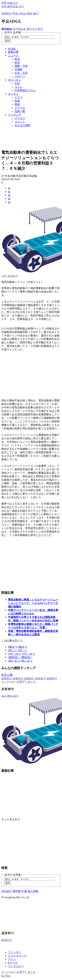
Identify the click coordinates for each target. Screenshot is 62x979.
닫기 (40, 28)
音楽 (17, 100)
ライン (12, 959)
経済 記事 (7, 674)
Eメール (13, 962)
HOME (12, 48)
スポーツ (20, 76)
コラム (18, 86)
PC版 (24, 891)
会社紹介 (6, 891)
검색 (7, 40)
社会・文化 (21, 72)
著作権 (17, 891)
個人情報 (33, 891)
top (3, 975)
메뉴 (8, 975)
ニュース (13, 55)
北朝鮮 (18, 69)
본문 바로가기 (9, 2)
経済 (17, 62)
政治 (17, 59)
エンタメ (13, 93)
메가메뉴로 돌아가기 (25, 28)
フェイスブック (17, 955)
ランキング (14, 114)
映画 (17, 104)
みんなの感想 (22, 125)
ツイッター (14, 952)
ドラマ (18, 97)
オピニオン (14, 79)
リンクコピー (16, 966)
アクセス (20, 118)
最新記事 (13, 52)
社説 (17, 83)
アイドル (20, 107)
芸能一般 (20, 111)
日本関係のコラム (25, 90)
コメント (20, 121)
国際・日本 (21, 65)
